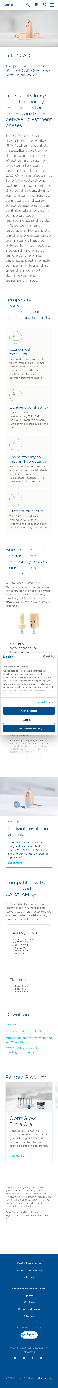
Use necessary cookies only (29, 729)
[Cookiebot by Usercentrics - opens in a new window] (43, 657)
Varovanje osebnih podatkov (29, 1289)
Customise (27, 720)
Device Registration (29, 1263)
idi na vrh (42, 1378)
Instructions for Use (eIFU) (23, 1031)
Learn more (15, 863)
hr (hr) (40, 4)
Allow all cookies (29, 711)
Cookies (29, 1302)
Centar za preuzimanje (29, 1270)
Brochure (12, 1024)
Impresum (29, 1295)
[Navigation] (52, 5)
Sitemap (29, 1316)
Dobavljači (29, 1277)
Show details (43, 702)
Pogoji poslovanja (29, 1309)
